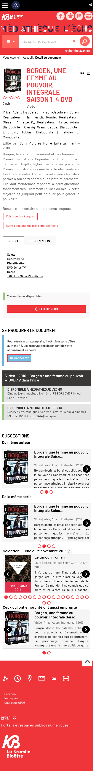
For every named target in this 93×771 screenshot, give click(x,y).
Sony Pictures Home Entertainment (48, 143)
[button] (90, 5)
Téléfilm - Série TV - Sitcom (25, 276)
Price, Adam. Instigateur (21, 112)
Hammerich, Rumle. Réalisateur (51, 117)
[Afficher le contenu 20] (49, 603)
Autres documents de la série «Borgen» (32, 225)
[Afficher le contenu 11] (53, 597)
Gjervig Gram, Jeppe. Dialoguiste (50, 127)
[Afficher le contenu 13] (63, 597)
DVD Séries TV (16, 267)
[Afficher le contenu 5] (25, 597)
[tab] (6, 678)
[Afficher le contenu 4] (53, 546)
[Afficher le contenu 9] (44, 597)
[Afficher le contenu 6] (30, 597)
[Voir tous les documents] (69, 551)
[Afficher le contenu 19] (44, 603)
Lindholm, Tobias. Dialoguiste (28, 132)
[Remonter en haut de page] (87, 661)
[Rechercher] (22, 258)
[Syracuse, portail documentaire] (46, 28)
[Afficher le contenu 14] (68, 597)
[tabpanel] (41, 265)
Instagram (11, 698)
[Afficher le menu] (5, 5)
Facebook (10, 694)
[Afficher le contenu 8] (39, 597)
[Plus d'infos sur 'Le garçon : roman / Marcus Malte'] (18, 575)
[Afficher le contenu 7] (34, 597)
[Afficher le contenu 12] (58, 597)
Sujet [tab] (13, 241)
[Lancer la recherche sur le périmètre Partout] (86, 41)
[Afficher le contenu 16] (77, 597)
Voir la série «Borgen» (20, 216)
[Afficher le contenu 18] (87, 597)
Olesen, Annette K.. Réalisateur (29, 122)
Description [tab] (39, 241)
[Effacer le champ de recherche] (74, 41)
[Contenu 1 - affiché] (6, 597)
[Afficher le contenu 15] (72, 597)
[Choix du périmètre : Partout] (10, 41)
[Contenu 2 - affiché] (46, 492)
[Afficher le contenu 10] (49, 597)
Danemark (14, 259)
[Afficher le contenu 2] (11, 597)
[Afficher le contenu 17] (82, 597)
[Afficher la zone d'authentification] (17, 5)
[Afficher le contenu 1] (41, 492)
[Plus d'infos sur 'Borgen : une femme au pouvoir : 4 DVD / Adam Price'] (17, 467)
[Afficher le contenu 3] (51, 492)
